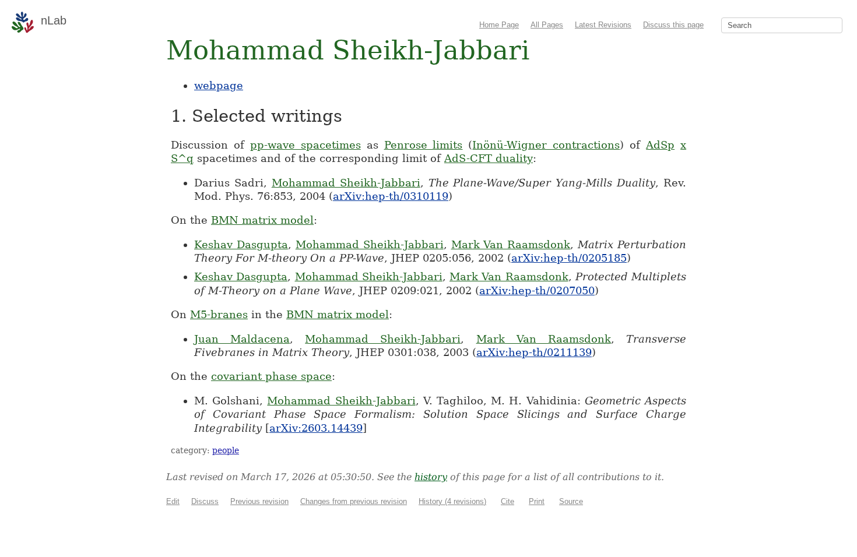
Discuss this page (673, 24)
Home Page (499, 24)
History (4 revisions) (452, 501)
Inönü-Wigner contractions (546, 145)
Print (537, 501)
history (431, 476)
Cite (507, 501)
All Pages (547, 24)
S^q (182, 158)
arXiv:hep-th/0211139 (534, 352)
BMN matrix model (262, 220)
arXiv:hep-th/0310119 (390, 196)
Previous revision (259, 501)
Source (571, 501)
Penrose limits (423, 145)
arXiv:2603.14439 (316, 428)
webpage (218, 85)
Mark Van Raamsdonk (511, 244)
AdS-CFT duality (488, 158)
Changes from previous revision (353, 501)
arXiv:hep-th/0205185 (569, 258)
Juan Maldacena (242, 339)
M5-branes (219, 314)
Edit (173, 501)
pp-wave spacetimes (305, 145)
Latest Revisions (603, 24)
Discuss (205, 501)
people (225, 450)
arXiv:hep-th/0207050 (537, 290)
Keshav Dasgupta (241, 244)
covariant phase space (271, 376)
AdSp (660, 145)
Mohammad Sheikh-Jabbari (346, 183)
